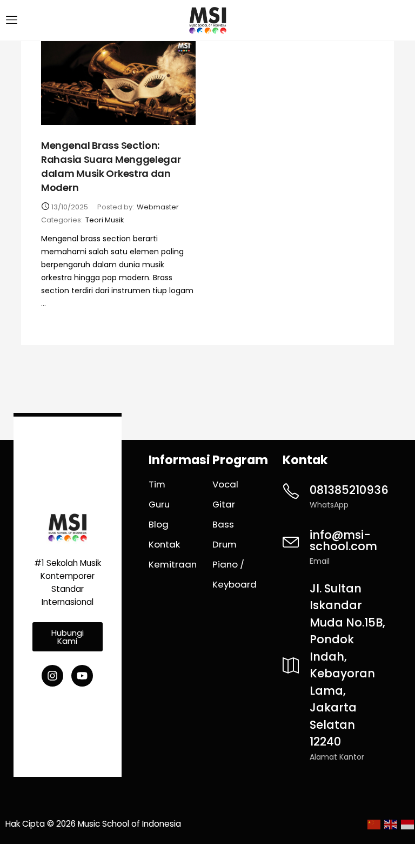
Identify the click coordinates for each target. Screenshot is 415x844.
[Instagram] (52, 676)
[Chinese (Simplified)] (373, 824)
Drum (224, 544)
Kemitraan (173, 564)
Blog (159, 524)
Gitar (223, 504)
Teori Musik (104, 220)
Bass (223, 524)
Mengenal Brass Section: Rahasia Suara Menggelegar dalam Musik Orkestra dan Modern (111, 166)
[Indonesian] (406, 824)
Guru (159, 504)
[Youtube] (82, 676)
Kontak (164, 544)
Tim (157, 484)
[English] (389, 824)
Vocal (225, 484)
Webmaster (158, 207)
